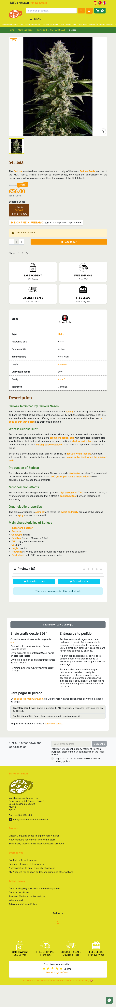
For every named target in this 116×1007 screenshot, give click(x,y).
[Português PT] (100, 2)
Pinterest (27, 253)
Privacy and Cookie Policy (23, 904)
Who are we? (16, 900)
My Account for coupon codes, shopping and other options (41, 872)
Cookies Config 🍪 (83, 980)
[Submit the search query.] (27, 10)
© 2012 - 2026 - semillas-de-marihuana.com (47, 980)
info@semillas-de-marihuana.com (31, 819)
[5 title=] (101, 569)
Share (18, 253)
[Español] (95, 2)
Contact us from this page (23, 860)
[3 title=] (92, 569)
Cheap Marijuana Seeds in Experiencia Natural (34, 835)
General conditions (19, 892)
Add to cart (69, 242)
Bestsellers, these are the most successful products (36, 843)
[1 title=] (84, 569)
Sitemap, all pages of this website (26, 864)
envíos (14, 642)
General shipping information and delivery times (34, 888)
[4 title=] (96, 569)
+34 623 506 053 (22, 815)
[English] (104, 2)
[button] (89, 11)
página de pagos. (54, 723)
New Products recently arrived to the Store (32, 839)
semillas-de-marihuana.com (29, 698)
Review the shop (79, 581)
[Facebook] (58, 922)
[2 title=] (88, 569)
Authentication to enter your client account (32, 868)
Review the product (34, 581)
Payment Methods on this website (27, 896)
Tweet (22, 253)
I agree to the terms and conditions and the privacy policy (78, 760)
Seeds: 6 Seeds (17, 201)
